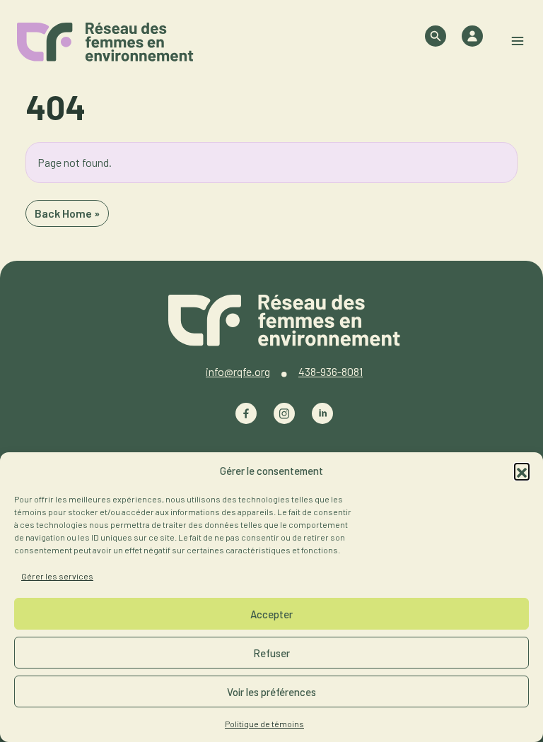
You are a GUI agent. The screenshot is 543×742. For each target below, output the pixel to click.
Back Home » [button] (67, 213)
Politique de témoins (264, 724)
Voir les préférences (271, 691)
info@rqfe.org (238, 371)
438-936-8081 (330, 371)
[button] (522, 471)
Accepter (271, 614)
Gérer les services (57, 576)
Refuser (271, 653)
